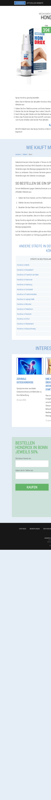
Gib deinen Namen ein (23, 458)
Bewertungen (35, 529)
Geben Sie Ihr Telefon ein (24, 470)
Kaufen (32, 487)
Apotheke (22, 529)
